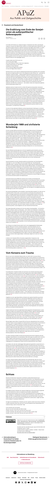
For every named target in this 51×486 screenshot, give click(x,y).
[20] (15, 348)
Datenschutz (13, 477)
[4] (36, 118)
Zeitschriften (7, 6)
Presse (36, 477)
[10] (25, 247)
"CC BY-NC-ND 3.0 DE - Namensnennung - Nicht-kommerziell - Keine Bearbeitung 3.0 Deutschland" (31, 421)
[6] (35, 184)
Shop (2, 6)
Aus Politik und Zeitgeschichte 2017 (27, 6)
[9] (39, 232)
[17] (22, 315)
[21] (16, 368)
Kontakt (32, 477)
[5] (12, 147)
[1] (21, 68)
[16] (35, 312)
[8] (17, 222)
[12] (36, 274)
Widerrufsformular (26, 459)
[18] (40, 318)
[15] (11, 294)
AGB (8, 457)
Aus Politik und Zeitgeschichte (15, 6)
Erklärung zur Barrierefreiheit (25, 479)
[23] (32, 413)
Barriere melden (42, 477)
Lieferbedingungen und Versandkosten (28, 457)
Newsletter (24, 477)
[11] (42, 260)
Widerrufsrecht (41, 457)
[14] (43, 285)
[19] (24, 332)
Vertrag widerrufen (25, 462)
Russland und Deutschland (39, 6)
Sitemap (19, 477)
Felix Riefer (9, 37)
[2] (29, 101)
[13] (24, 276)
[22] (31, 384)
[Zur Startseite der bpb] (6, 4)
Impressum (8, 477)
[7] (42, 202)
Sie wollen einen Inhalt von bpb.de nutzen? (26, 432)
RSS (28, 477)
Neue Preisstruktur (14, 457)
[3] (24, 105)
